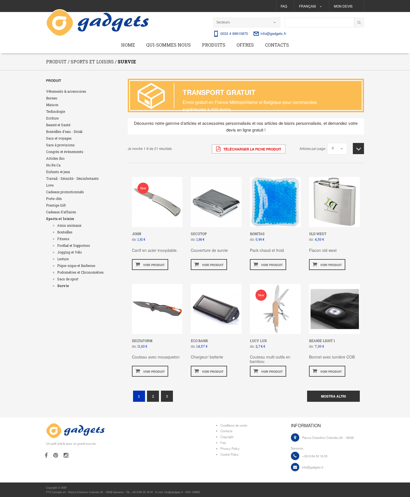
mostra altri (333, 396)
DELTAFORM (142, 340)
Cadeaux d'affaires (61, 212)
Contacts (277, 45)
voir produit (153, 265)
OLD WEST (317, 233)
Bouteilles (65, 232)
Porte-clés (54, 198)
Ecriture (52, 118)
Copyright (226, 436)
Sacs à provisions (60, 145)
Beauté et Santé (58, 125)
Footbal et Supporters (73, 245)
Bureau (51, 98)
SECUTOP (199, 233)
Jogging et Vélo (69, 252)
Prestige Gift (56, 205)
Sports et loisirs (60, 218)
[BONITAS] (275, 201)
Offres (245, 45)
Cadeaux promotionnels (65, 192)
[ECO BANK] (216, 308)
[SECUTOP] (216, 201)
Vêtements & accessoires (66, 91)
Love (50, 185)
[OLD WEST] (335, 201)
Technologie (55, 111)
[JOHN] (157, 201)
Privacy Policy (230, 448)
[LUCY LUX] (275, 308)
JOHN (136, 233)
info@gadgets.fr (273, 33)
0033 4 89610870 (234, 33)
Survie (63, 285)
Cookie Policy (229, 454)
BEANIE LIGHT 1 (322, 340)
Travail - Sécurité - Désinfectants (72, 178)
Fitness (63, 238)
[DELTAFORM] (157, 308)
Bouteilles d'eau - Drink (64, 131)
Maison (52, 104)
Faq (284, 6)
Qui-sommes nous (168, 45)
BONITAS (257, 233)
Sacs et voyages (59, 138)
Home (128, 45)
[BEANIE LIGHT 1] (335, 308)
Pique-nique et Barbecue (76, 265)
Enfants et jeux (58, 171)
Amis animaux (69, 225)
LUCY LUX (258, 340)
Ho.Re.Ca (53, 165)
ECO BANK (199, 340)
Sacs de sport (67, 279)
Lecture (63, 259)
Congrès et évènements (64, 151)
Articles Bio (55, 158)
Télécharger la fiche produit (252, 149)
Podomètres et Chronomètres (80, 272)
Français (308, 6)
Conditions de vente (233, 425)
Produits (213, 45)
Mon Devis (343, 6)
